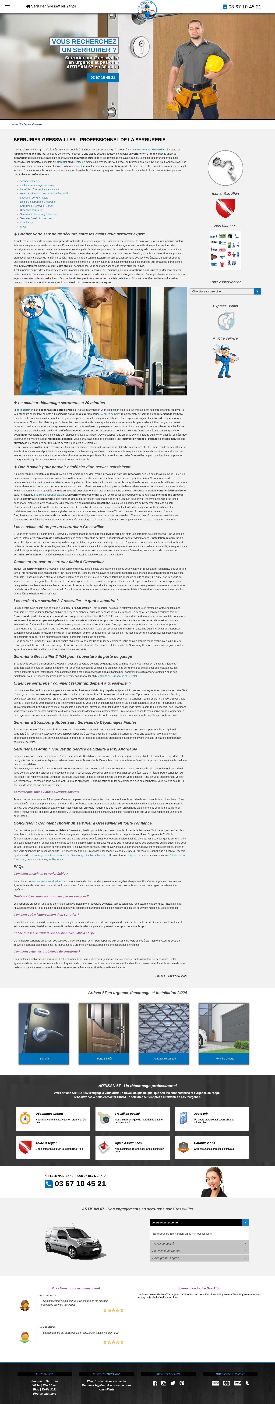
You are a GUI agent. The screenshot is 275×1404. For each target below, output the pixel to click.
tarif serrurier (25, 410)
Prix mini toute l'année (166, 1250)
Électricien (50, 1385)
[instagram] (164, 1384)
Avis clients (106, 1389)
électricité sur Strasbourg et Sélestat (116, 676)
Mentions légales (93, 1385)
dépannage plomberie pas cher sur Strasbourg (57, 855)
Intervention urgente (165, 1222)
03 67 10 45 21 (245, 7)
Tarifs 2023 (49, 1389)
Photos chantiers (44, 1393)
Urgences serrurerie (31, 210)
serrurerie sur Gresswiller (150, 149)
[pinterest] (182, 1384)
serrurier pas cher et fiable (46, 881)
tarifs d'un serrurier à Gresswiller (38, 201)
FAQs (23, 226)
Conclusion (26, 222)
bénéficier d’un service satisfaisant (39, 189)
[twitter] (173, 1384)
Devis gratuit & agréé (165, 1258)
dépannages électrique (50, 859)
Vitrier (36, 1385)
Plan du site (95, 1381)
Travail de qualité (163, 1243)
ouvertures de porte (109, 414)
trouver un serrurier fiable (34, 197)
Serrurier (52, 1381)
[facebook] (155, 1384)
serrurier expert (28, 181)
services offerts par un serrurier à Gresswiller (45, 193)
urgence (133, 855)
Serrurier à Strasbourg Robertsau (38, 214)
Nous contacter (115, 1381)
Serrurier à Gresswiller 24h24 (36, 206)
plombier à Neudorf (95, 855)
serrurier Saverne (56, 494)
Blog (36, 1389)
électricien (79, 162)
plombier (61, 162)
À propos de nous (119, 1385)
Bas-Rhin (39, 494)
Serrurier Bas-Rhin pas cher (36, 218)
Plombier (37, 1381)
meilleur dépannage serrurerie (37, 185)
